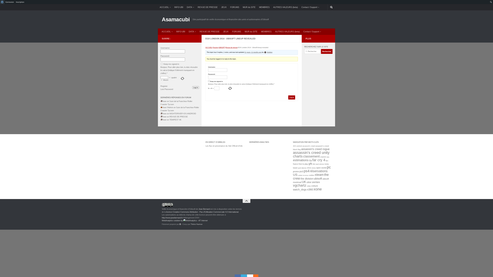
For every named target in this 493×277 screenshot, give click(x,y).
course (323, 157)
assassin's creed (308, 146)
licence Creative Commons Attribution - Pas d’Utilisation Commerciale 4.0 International (202, 212)
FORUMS (234, 7)
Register (164, 86)
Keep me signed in (216, 81)
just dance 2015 (304, 168)
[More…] (254, 276)
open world (321, 168)
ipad (317, 164)
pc (329, 167)
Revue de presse (232, 47)
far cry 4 (318, 160)
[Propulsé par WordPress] (180, 224)
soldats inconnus (303, 175)
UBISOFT (222, 47)
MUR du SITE (249, 7)
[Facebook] (238, 275)
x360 (310, 189)
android (299, 146)
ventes (316, 182)
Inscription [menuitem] (20, 2)
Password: (211, 74)
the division (307, 178)
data (327, 157)
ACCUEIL (164, 7)
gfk (310, 163)
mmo (314, 168)
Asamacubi (176, 19)
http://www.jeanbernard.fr (172, 218)
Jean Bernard (204, 209)
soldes (311, 175)
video (309, 186)
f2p (310, 160)
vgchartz (299, 185)
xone (318, 189)
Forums (215, 47)
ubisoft (318, 178)
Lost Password (166, 89)
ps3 (301, 171)
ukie (309, 182)
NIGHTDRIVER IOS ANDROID (182, 113)
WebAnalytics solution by (172, 220)
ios (314, 164)
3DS (294, 146)
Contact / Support (309, 7)
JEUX (224, 7)
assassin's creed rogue (315, 149)
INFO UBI (178, 7)
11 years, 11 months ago (253, 52)
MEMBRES (264, 7)
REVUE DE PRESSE (208, 7)
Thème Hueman (196, 224)
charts (298, 156)
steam (319, 174)
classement (311, 156)
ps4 (306, 171)
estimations (300, 160)
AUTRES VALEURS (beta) (285, 7)
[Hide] (257, 276)
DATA (189, 7)
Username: (211, 67)
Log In (292, 97)
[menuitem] (2, 2)
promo (296, 171)
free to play (303, 164)
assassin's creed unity (311, 152)
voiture (314, 186)
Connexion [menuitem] (9, 2)
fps (327, 161)
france (295, 164)
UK (304, 182)
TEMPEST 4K (175, 120)
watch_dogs (300, 189)
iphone (321, 164)
